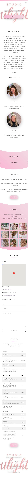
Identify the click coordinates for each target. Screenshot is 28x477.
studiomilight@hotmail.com (9, 295)
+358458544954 (7, 289)
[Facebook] (11, 461)
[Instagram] (15, 461)
